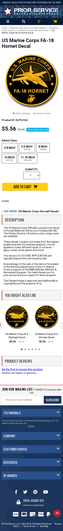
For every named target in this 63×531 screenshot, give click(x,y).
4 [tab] (32, 349)
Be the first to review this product (22, 369)
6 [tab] (39, 349)
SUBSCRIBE (52, 400)
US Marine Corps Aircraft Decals (33, 30)
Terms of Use (29, 526)
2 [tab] (25, 349)
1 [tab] (21, 349)
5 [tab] (35, 349)
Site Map (44, 526)
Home (5, 28)
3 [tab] (28, 349)
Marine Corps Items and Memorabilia (28, 28)
